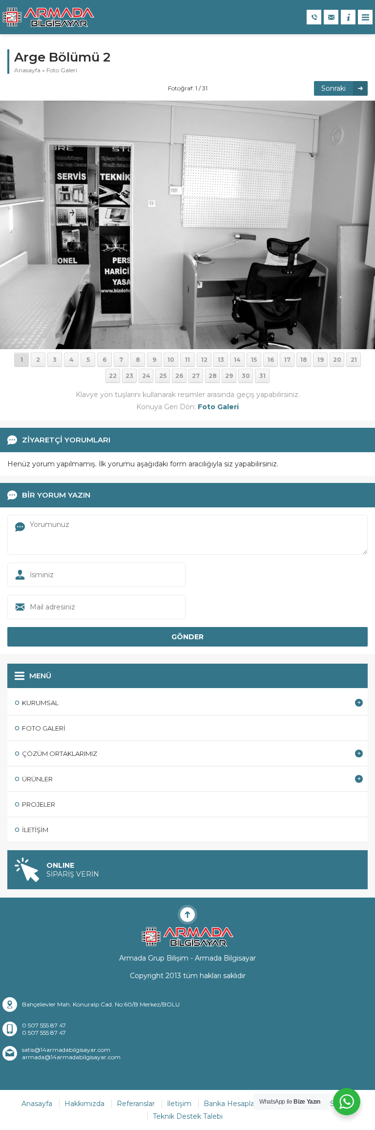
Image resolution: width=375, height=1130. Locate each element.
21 (354, 359)
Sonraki (333, 88)
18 (303, 359)
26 (179, 375)
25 (163, 375)
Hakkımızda (84, 1103)
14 (237, 359)
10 (170, 359)
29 (229, 375)
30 (246, 375)
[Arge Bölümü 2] (187, 224)
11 (187, 359)
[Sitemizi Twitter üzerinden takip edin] (162, 1073)
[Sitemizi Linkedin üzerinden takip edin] (187, 1073)
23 (129, 375)
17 (287, 359)
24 (146, 375)
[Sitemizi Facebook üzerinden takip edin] (149, 1073)
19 (320, 359)
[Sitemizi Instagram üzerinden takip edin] (175, 1073)
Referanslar (136, 1103)
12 (204, 359)
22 (113, 375)
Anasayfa (27, 70)
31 (262, 375)
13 (221, 359)
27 (196, 375)
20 (337, 359)
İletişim (179, 1103)
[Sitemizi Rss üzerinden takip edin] (225, 1073)
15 (254, 359)
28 (212, 375)
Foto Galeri (61, 70)
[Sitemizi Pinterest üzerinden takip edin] (213, 1073)
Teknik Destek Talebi (188, 1116)
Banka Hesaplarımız (237, 1103)
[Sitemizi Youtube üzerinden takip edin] (200, 1073)
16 (271, 359)
